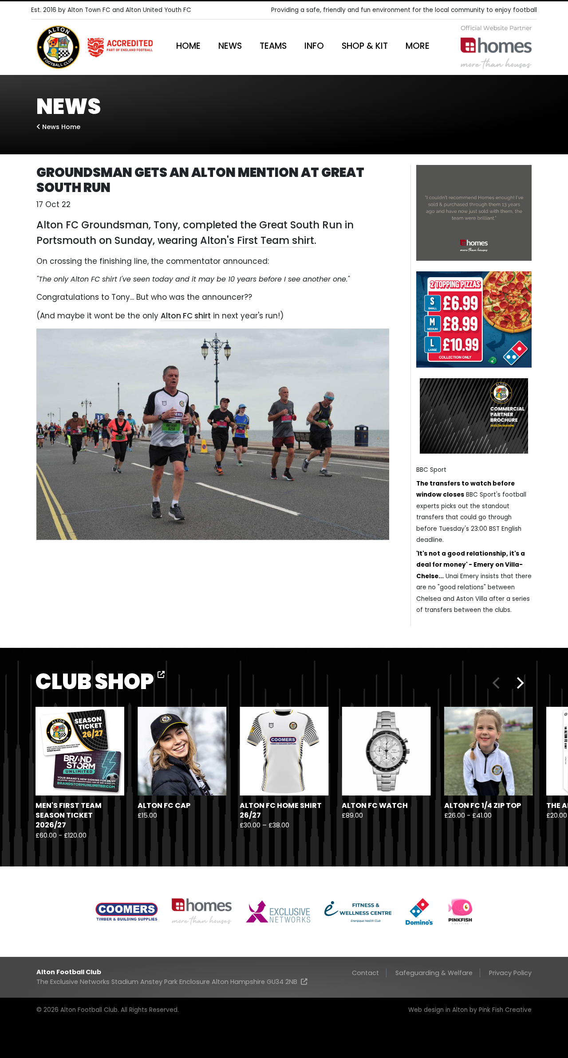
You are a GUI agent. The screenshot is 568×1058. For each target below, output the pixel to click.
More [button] (418, 46)
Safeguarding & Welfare (434, 972)
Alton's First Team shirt (257, 240)
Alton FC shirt (186, 315)
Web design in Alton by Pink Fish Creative (470, 1010)
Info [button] (314, 46)
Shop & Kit (365, 46)
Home (188, 46)
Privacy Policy (510, 972)
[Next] (519, 683)
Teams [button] (273, 46)
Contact (365, 972)
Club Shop (97, 682)
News (230, 46)
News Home (60, 126)
